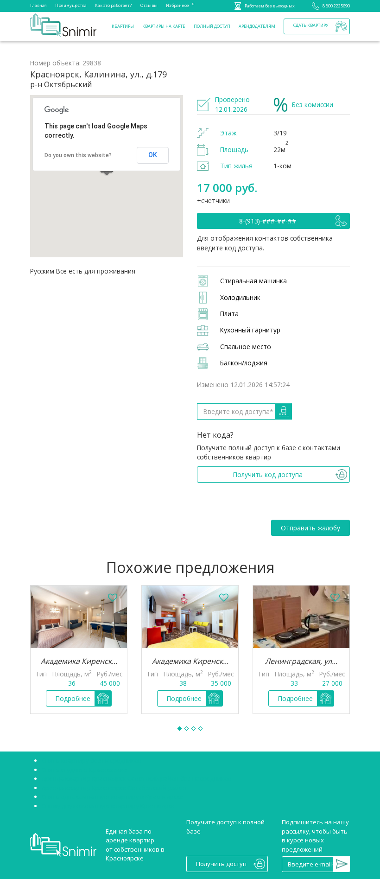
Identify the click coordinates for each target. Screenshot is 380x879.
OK (152, 155)
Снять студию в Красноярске (84, 769)
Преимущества (71, 5)
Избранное (177, 4)
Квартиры (123, 26)
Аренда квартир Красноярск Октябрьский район (114, 787)
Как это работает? (113, 5)
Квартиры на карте (163, 26)
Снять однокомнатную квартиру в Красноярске (113, 796)
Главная (38, 5)
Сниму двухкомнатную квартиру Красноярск (108, 806)
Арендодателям (257, 26)
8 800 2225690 (336, 6)
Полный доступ (212, 26)
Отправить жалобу (310, 527)
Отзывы (149, 5)
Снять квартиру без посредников (92, 760)
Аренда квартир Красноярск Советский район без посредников (137, 778)
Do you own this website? (78, 155)
